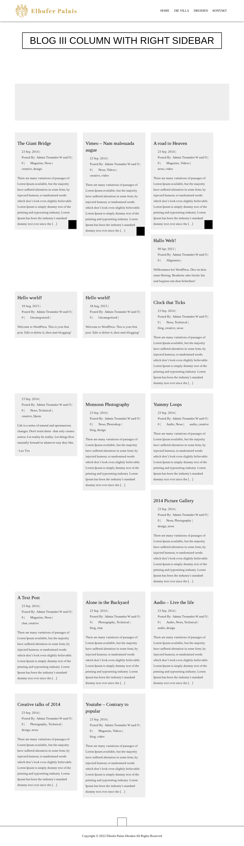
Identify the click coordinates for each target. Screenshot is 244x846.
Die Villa (181, 10)
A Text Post (28, 597)
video (105, 175)
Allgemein (173, 260)
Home (164, 10)
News (48, 163)
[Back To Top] (122, 822)
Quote (37, 416)
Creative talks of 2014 (38, 704)
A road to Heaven (170, 143)
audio (193, 424)
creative (27, 169)
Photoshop (114, 424)
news (161, 169)
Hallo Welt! (164, 240)
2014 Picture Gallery (173, 500)
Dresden (201, 10)
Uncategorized (39, 317)
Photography (183, 520)
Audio (170, 424)
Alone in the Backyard (107, 602)
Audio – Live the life (173, 602)
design (37, 169)
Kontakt (220, 10)
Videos (111, 170)
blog (161, 328)
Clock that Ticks (169, 302)
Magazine (36, 163)
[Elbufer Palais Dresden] (46, 12)
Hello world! (29, 297)
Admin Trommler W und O (53, 157)
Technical (181, 322)
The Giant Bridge (34, 143)
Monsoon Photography (107, 404)
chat (24, 623)
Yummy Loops (167, 404)
